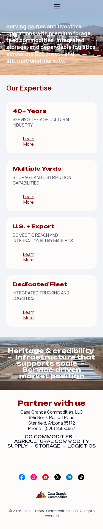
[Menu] (57, 6)
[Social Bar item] (22, 477)
